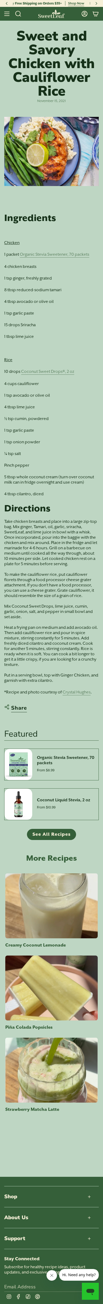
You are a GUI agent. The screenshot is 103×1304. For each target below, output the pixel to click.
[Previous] (6, 3)
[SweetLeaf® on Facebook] (18, 1296)
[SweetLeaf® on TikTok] (28, 1296)
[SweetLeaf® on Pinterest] (37, 1296)
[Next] (96, 3)
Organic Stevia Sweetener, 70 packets (54, 254)
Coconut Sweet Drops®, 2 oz (47, 371)
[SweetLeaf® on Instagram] (9, 1296)
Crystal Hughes (77, 692)
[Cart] (95, 14)
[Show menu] (7, 14)
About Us (16, 1217)
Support (14, 1238)
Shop (10, 1196)
